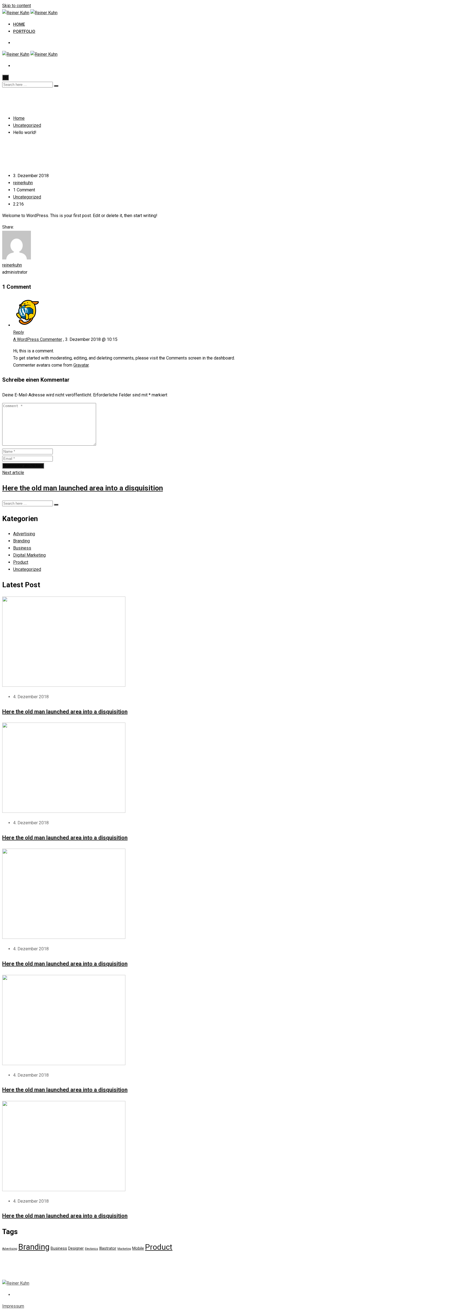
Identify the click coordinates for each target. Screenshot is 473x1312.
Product (20, 562)
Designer (76, 1248)
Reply (18, 332)
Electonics (91, 1248)
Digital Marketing (29, 555)
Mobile (138, 1248)
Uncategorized (27, 197)
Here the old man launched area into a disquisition (82, 488)
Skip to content (16, 5)
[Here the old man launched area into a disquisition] (63, 685)
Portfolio (24, 31)
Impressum (13, 1306)
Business (22, 548)
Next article (13, 472)
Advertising (24, 533)
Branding (21, 540)
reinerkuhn (23, 182)
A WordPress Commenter (37, 339)
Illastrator (107, 1248)
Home (19, 24)
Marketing (124, 1248)
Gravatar (81, 365)
